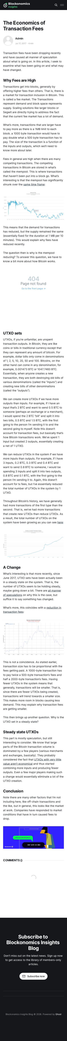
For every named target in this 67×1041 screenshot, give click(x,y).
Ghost (58, 1014)
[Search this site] (56, 5)
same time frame (34, 184)
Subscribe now (36, 976)
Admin (19, 38)
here (60, 522)
